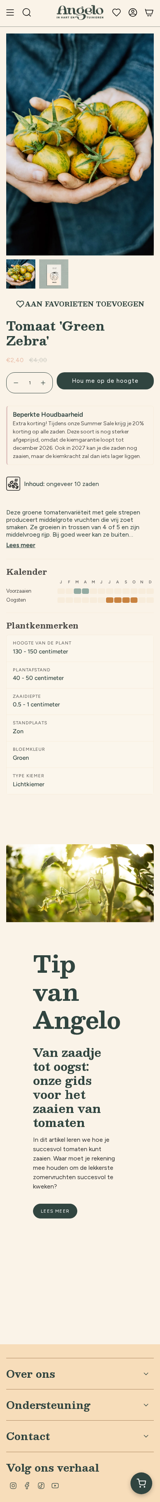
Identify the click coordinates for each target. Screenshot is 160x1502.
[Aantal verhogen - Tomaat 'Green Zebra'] (43, 382)
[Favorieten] (116, 12)
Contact (28, 1435)
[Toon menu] (10, 12)
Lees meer (20, 545)
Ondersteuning (48, 1404)
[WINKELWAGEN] (149, 12)
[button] (141, 1483)
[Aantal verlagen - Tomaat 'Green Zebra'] (15, 382)
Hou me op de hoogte (105, 380)
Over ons (30, 1373)
